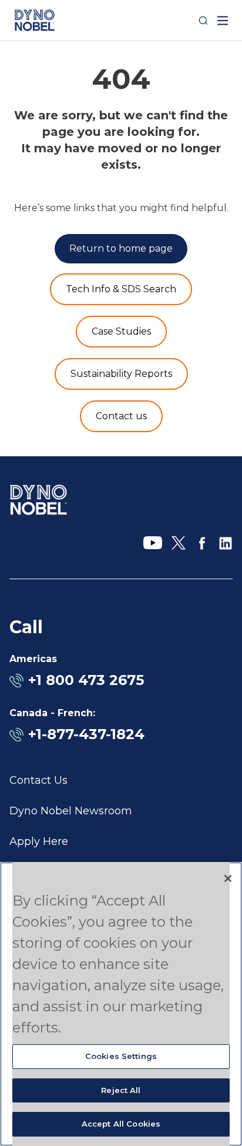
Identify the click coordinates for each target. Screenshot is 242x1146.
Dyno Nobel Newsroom (70, 810)
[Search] (203, 20)
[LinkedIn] (226, 543)
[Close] (228, 878)
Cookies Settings (121, 1056)
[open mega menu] (222, 20)
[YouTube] (152, 543)
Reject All (120, 1090)
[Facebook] (202, 543)
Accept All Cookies (121, 1123)
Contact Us (38, 780)
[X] (179, 543)
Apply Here (38, 841)
